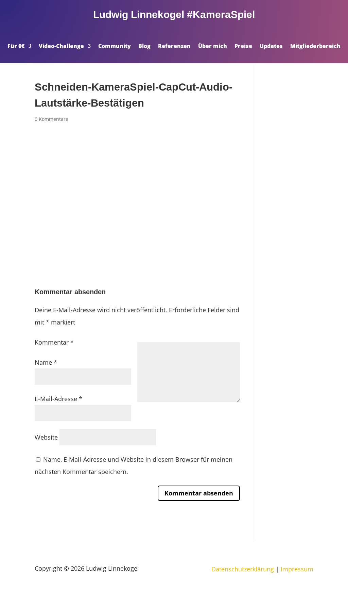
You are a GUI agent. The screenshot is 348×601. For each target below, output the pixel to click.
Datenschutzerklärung (242, 569)
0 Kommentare (51, 119)
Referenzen (174, 47)
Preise (243, 47)
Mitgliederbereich (315, 47)
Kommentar (54, 342)
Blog (144, 47)
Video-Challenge (61, 47)
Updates (271, 47)
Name (46, 362)
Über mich (212, 47)
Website (46, 437)
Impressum (297, 569)
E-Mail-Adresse (58, 399)
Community (114, 47)
